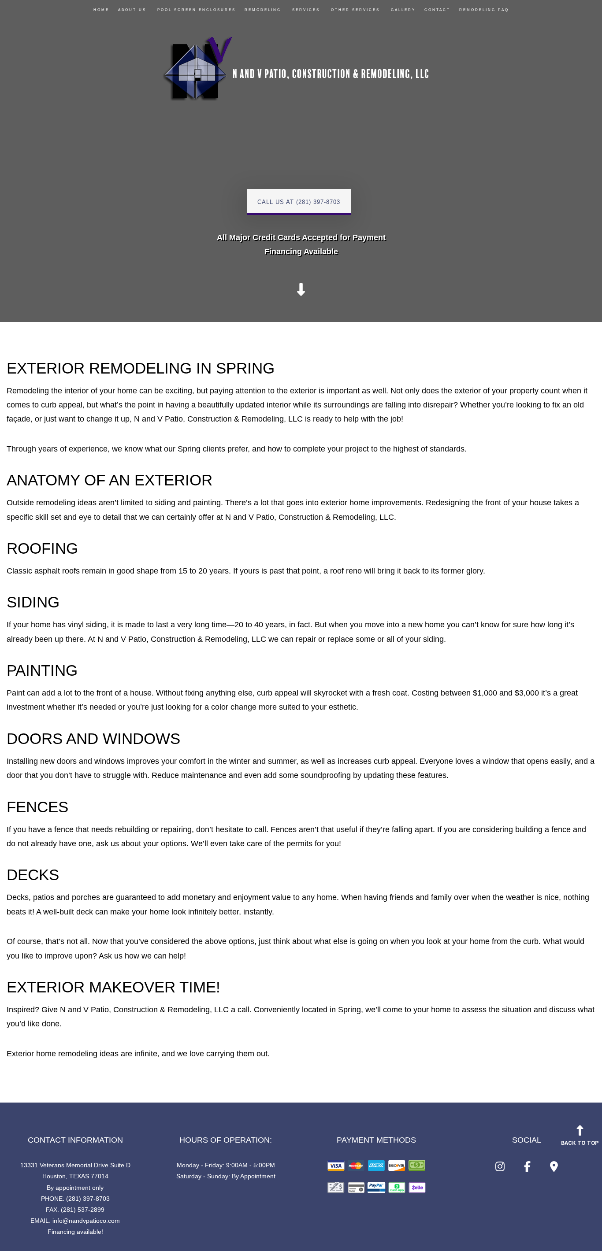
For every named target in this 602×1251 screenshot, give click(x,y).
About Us (132, 10)
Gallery (403, 10)
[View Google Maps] (554, 1168)
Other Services (355, 10)
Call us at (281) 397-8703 (298, 202)
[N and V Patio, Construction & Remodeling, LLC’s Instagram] (500, 1168)
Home (101, 10)
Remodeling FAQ (484, 10)
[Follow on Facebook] (527, 1168)
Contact (437, 10)
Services (306, 10)
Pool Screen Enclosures (196, 10)
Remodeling (263, 10)
